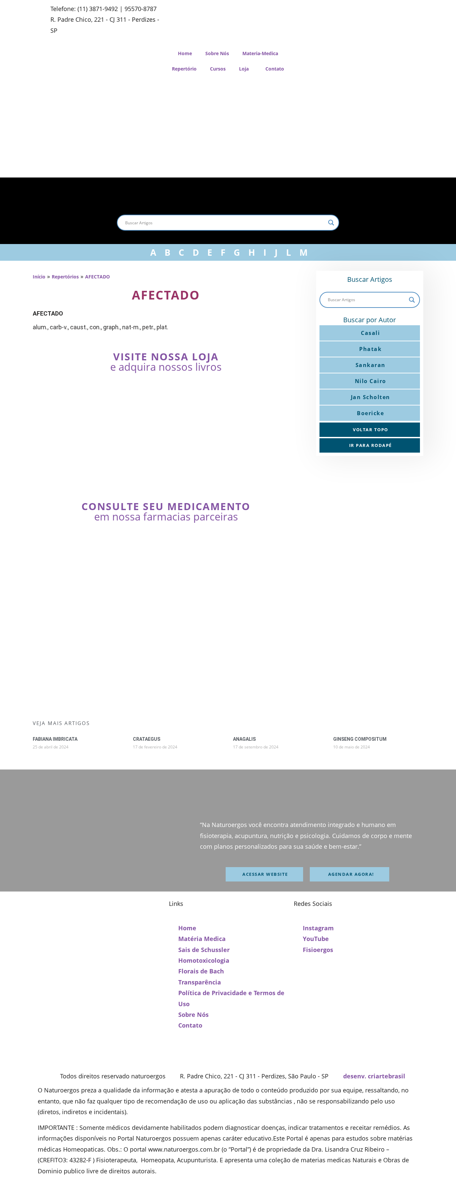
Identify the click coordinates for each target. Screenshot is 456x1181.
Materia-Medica (260, 53)
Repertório (184, 69)
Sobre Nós (217, 53)
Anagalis (244, 739)
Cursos (218, 69)
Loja (244, 69)
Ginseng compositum (360, 739)
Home (185, 53)
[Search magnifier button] (331, 222)
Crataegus (146, 739)
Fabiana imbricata (55, 739)
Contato (274, 69)
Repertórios (65, 276)
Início (39, 276)
